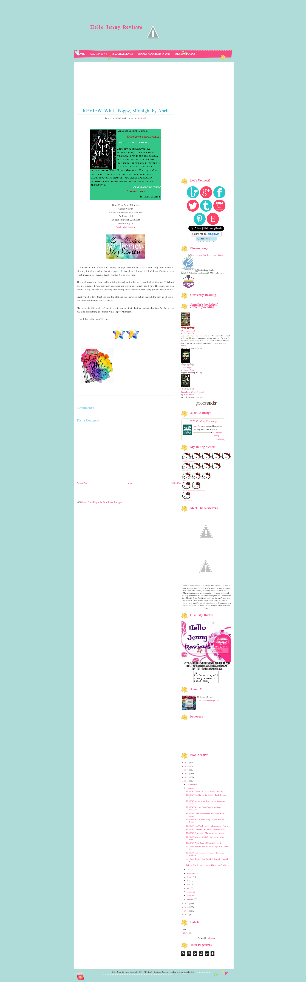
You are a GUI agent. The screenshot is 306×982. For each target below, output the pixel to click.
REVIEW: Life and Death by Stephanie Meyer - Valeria (205, 838)
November (191, 787)
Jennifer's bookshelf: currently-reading (204, 305)
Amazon (131, 227)
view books (220, 439)
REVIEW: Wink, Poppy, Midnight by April (126, 110)
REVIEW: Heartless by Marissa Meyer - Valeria (205, 833)
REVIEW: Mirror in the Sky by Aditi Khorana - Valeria (205, 802)
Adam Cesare (189, 370)
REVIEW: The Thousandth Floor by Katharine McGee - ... (205, 854)
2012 (186, 914)
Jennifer (197, 426)
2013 (186, 911)
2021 (186, 762)
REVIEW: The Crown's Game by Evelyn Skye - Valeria (205, 814)
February (191, 895)
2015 (186, 903)
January (190, 899)
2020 (186, 766)
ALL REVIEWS (98, 53)
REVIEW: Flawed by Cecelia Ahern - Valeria (204, 791)
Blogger (211, 937)
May (189, 888)
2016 (186, 781)
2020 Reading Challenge (203, 421)
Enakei (191, 971)
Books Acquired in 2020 (154, 53)
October (190, 869)
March (189, 891)
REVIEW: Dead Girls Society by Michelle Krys (205, 829)
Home (81, 53)
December (191, 784)
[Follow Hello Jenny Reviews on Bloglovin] (206, 235)
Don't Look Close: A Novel (192, 392)
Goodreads (121, 227)
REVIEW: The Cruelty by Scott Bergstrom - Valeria (207, 825)
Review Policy (185, 53)
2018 (186, 773)
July (189, 880)
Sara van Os (189, 333)
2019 (186, 770)
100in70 (185, 933)
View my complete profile (208, 700)
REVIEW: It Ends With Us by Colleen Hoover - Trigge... (205, 820)
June (189, 884)
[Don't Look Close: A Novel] (185, 386)
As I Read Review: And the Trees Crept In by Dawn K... (207, 847)
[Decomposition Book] (185, 325)
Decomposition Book (190, 330)
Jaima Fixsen (189, 394)
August (190, 877)
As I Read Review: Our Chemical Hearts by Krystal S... (207, 860)
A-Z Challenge (122, 53)
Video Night (186, 367)
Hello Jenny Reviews (116, 26)
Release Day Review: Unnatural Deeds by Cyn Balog (207, 865)
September (191, 873)
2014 (186, 907)
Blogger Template (169, 971)
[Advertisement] (129, 506)
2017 (186, 777)
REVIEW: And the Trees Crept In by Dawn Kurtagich (203, 808)
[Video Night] (185, 362)
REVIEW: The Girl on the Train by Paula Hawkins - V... (207, 796)
